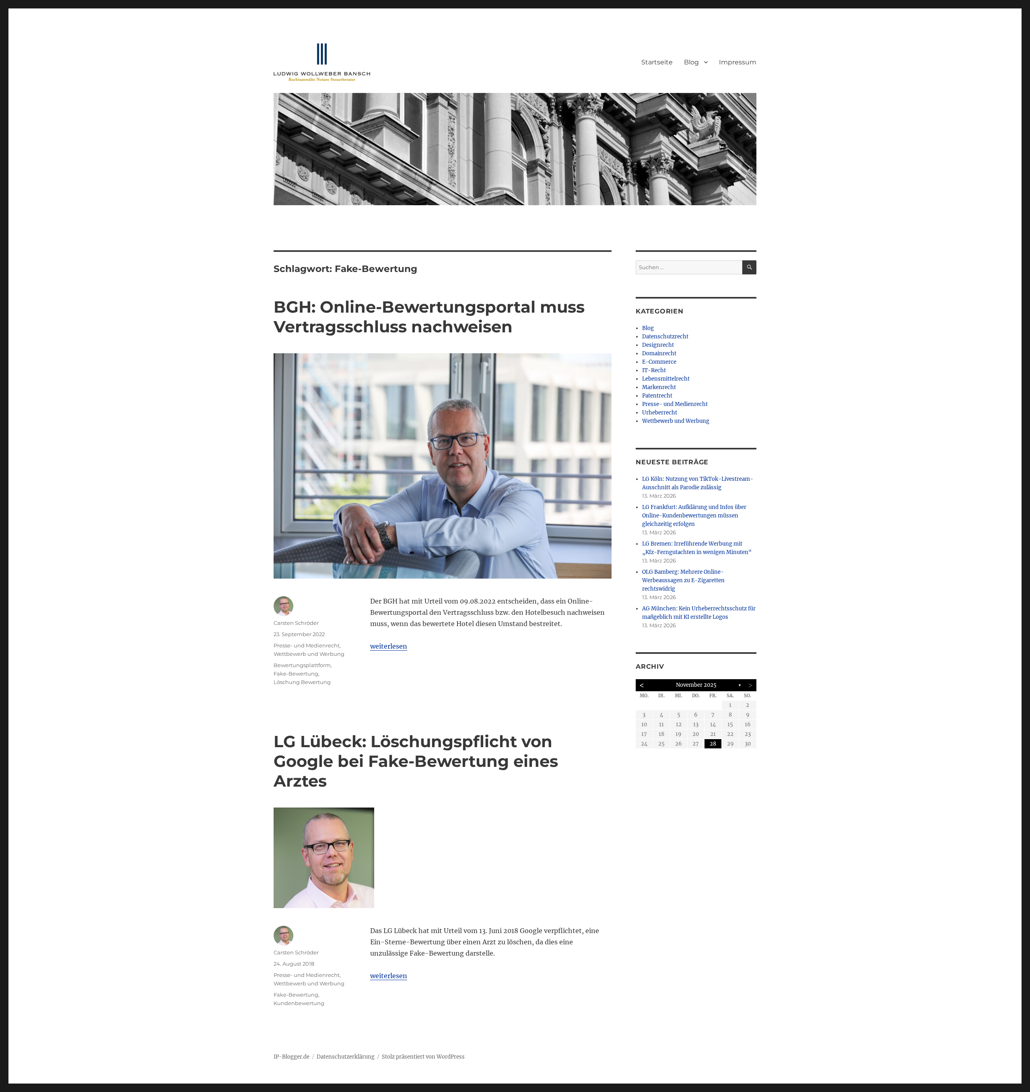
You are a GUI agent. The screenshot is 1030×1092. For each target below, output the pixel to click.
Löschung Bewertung (302, 682)
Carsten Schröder (296, 623)
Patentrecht (657, 395)
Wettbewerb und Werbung (309, 654)
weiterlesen (388, 646)
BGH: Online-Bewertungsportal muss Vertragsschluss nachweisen (429, 316)
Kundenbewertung (299, 1003)
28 (713, 743)
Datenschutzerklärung (346, 1056)
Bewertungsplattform (302, 665)
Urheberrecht (659, 412)
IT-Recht (654, 370)
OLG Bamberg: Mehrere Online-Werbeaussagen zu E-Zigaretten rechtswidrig (683, 580)
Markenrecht (659, 387)
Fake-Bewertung (296, 673)
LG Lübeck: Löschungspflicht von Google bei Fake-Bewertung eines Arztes (416, 761)
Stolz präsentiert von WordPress (423, 1056)
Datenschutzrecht (665, 336)
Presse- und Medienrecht (307, 645)
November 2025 (696, 685)
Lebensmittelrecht (666, 378)
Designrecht (658, 345)
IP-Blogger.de (291, 1056)
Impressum (737, 62)
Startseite (657, 62)
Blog (691, 62)
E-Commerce (659, 362)
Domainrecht (659, 353)
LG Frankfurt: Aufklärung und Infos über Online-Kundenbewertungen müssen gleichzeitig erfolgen (694, 515)
